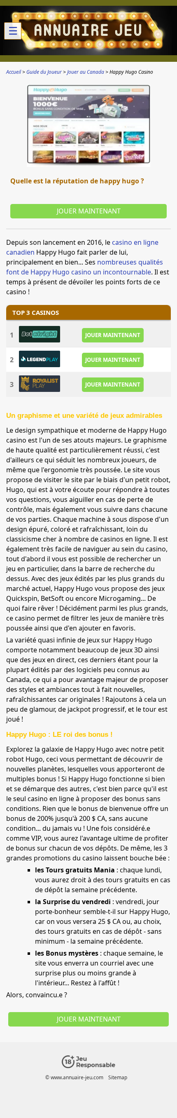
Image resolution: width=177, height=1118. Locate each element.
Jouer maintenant (89, 211)
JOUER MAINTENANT (112, 335)
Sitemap (117, 1077)
